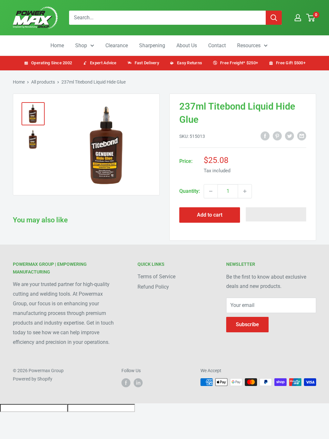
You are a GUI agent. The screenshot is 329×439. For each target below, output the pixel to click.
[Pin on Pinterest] (277, 135)
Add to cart (209, 215)
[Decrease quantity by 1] (211, 191)
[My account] (298, 17)
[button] (276, 214)
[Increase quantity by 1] (245, 191)
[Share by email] (301, 135)
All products (43, 82)
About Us (186, 45)
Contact (217, 45)
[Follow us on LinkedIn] (138, 382)
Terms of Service (156, 276)
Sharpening (152, 45)
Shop (81, 45)
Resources (249, 45)
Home (57, 45)
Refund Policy (153, 287)
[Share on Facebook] (265, 135)
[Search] (274, 18)
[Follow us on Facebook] (125, 382)
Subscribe (247, 324)
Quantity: (189, 191)
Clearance (116, 45)
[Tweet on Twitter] (289, 135)
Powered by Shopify (32, 378)
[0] (311, 18)
